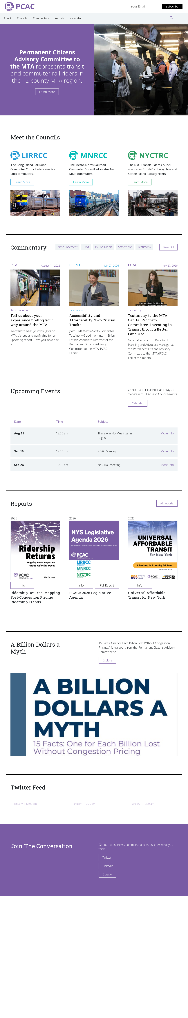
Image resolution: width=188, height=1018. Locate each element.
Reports (59, 18)
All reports (167, 503)
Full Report (107, 585)
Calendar (75, 18)
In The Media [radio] (103, 247)
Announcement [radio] (67, 247)
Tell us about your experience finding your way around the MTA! (31, 320)
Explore (107, 660)
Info (22, 585)
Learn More (47, 92)
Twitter (106, 857)
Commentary (41, 18)
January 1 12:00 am (25, 803)
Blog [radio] (86, 247)
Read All (168, 247)
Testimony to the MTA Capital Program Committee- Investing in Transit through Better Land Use (150, 324)
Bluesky (107, 874)
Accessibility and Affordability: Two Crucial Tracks (92, 320)
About (7, 18)
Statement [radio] (125, 247)
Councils (22, 18)
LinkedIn (107, 866)
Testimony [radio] (144, 247)
